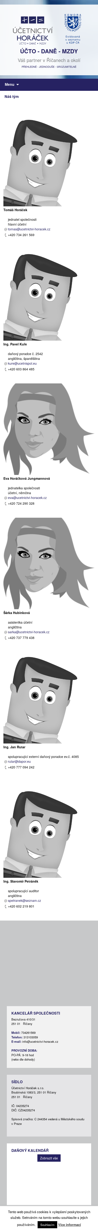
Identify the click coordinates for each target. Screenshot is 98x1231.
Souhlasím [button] (47, 1225)
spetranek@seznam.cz (24, 900)
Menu (9, 84)
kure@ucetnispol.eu (22, 363)
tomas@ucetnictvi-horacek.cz (29, 229)
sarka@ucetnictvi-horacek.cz (28, 632)
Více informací (69, 1224)
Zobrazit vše (49, 1158)
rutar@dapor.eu (19, 761)
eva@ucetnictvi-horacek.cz (27, 497)
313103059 (30, 1037)
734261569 (28, 1032)
